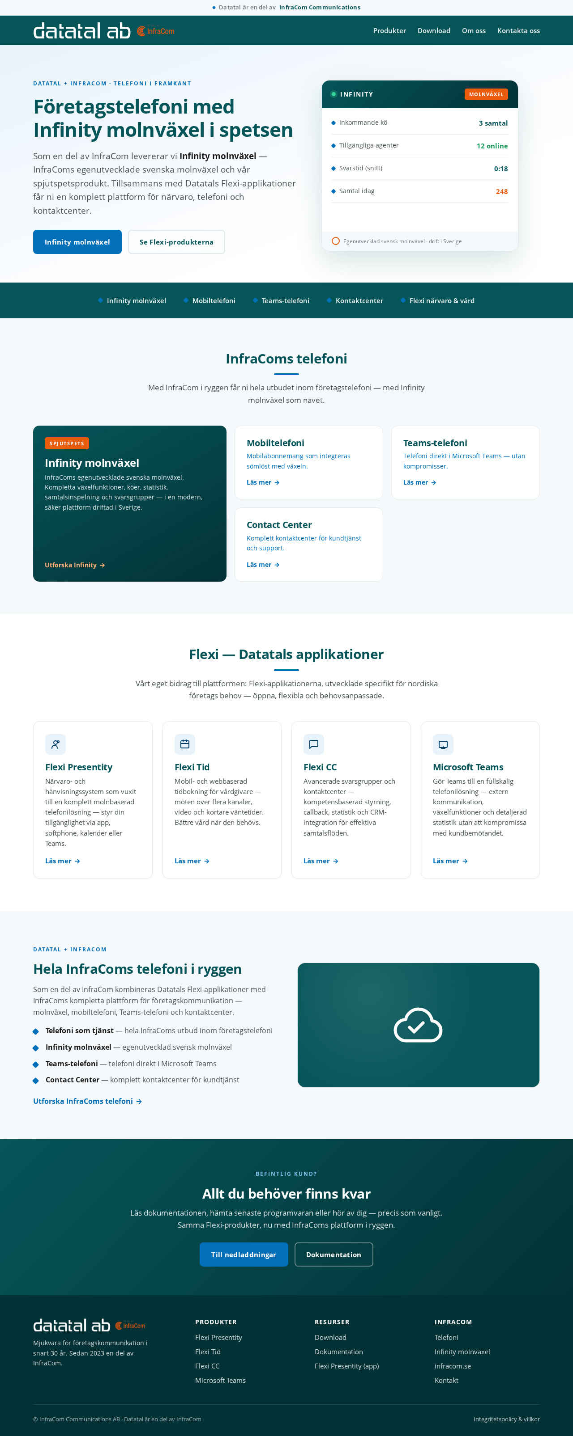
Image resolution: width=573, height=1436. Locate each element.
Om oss (474, 30)
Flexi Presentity (218, 1337)
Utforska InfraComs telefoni (83, 1101)
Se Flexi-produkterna (177, 241)
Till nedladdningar (243, 1254)
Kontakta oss (518, 30)
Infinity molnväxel (77, 241)
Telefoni (446, 1337)
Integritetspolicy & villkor (507, 1419)
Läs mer (58, 861)
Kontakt (446, 1380)
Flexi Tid (208, 1351)
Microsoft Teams (220, 1380)
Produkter (389, 30)
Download (434, 30)
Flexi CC (207, 1366)
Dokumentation (334, 1254)
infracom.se (453, 1366)
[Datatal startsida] (104, 30)
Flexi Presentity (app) (347, 1366)
